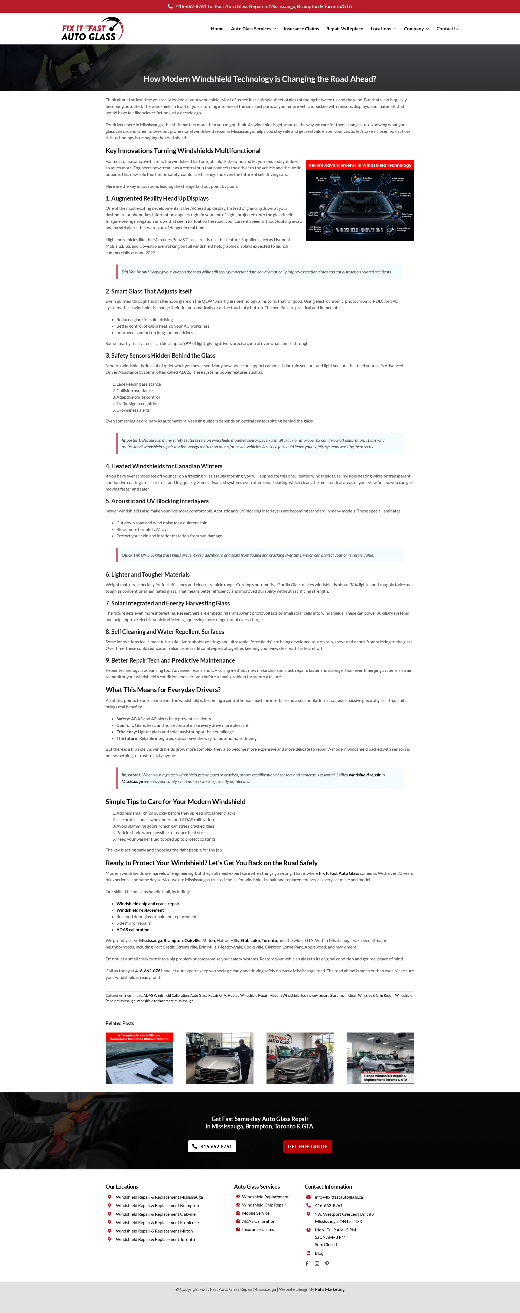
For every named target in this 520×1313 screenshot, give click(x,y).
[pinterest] (327, 1263)
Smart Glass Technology (337, 995)
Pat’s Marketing (329, 1289)
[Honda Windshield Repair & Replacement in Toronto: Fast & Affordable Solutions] (380, 1035)
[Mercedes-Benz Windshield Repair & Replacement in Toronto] (300, 1035)
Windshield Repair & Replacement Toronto (155, 1239)
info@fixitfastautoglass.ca (339, 1196)
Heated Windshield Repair (248, 995)
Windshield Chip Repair (376, 995)
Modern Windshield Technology (293, 995)
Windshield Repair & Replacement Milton (154, 1230)
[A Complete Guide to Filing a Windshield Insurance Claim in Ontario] (139, 1035)
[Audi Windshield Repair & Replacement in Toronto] (219, 1035)
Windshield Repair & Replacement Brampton (157, 1205)
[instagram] (317, 1263)
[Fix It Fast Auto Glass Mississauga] (92, 17)
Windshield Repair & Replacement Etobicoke (157, 1222)
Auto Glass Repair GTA (208, 995)
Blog (127, 995)
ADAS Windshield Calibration (166, 995)
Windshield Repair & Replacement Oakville (156, 1214)
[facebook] (307, 1263)
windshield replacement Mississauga (165, 1001)
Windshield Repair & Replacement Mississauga (159, 1196)
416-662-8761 (191, 6)
